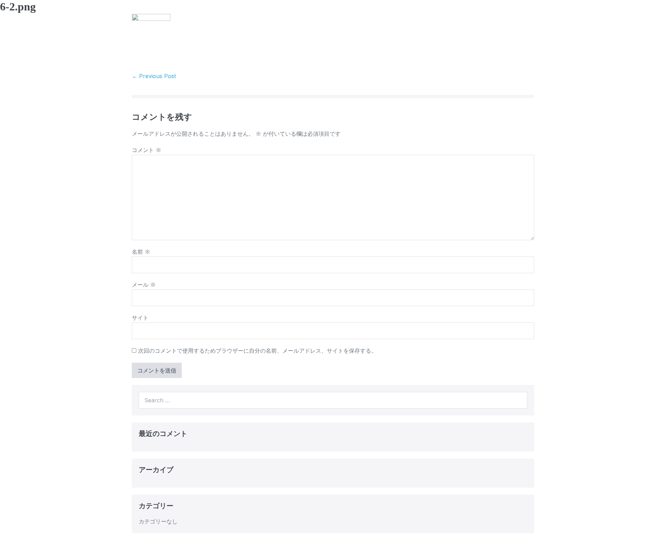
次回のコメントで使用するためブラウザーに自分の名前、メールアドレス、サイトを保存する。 (257, 350)
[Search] (518, 400)
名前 (141, 251)
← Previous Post (154, 76)
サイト (140, 317)
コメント (146, 149)
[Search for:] (333, 400)
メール (144, 284)
